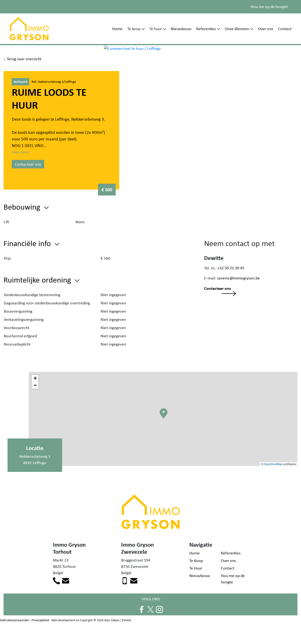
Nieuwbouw (181, 29)
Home (117, 29)
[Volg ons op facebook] (141, 609)
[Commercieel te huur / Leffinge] (132, 48)
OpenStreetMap (273, 464)
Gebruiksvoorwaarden (14, 620)
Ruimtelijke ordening (38, 279)
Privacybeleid (40, 620)
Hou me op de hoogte (269, 6)
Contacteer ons (28, 164)
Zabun (115, 620)
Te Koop (196, 560)
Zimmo (126, 620)
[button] (164, 420)
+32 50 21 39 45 (230, 268)
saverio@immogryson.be (238, 278)
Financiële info (28, 243)
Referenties (206, 29)
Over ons (265, 29)
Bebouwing (23, 206)
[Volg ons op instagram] (159, 609)
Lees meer (20, 152)
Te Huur (195, 568)
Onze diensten (237, 29)
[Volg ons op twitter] (150, 609)
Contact (285, 29)
